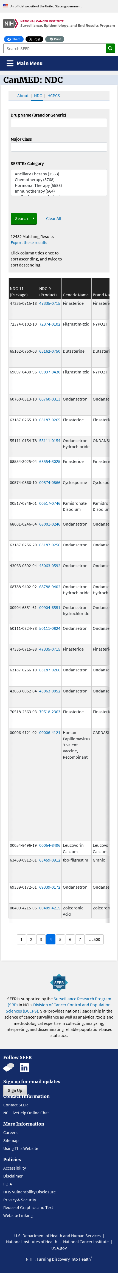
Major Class (21, 139)
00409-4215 (49, 907)
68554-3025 (49, 461)
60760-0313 (49, 399)
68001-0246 (49, 524)
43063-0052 (49, 691)
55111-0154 (49, 440)
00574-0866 (49, 482)
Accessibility (14, 1168)
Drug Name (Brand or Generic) (38, 115)
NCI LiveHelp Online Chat (26, 1112)
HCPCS (53, 95)
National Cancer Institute (86, 1241)
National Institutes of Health (31, 1241)
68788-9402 (49, 586)
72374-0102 (49, 324)
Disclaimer (13, 1176)
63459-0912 (49, 860)
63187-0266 (49, 669)
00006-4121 (49, 732)
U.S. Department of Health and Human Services (57, 1235)
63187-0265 (49, 419)
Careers (10, 1132)
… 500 (94, 939)
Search (21, 218)
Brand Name (104, 294)
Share (18, 39)
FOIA (7, 1184)
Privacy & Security (19, 1199)
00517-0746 (49, 503)
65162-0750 (49, 351)
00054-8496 (49, 845)
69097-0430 (49, 372)
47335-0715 (49, 303)
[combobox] (59, 147)
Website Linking (18, 1215)
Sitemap (11, 1140)
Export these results (29, 242)
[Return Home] (59, 23)
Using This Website (20, 1148)
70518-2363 (49, 711)
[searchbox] (14, 146)
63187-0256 (49, 544)
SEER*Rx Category (27, 163)
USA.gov (59, 1248)
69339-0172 (49, 887)
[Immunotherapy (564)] (58, 191)
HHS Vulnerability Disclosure (29, 1191)
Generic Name (76, 294)
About (23, 95)
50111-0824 (49, 628)
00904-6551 (49, 607)
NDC (38, 95)
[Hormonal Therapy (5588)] (58, 185)
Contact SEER (15, 1104)
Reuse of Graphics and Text (28, 1207)
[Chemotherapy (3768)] (58, 179)
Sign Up (15, 1090)
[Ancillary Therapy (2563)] (58, 174)
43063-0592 (49, 565)
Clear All (53, 218)
